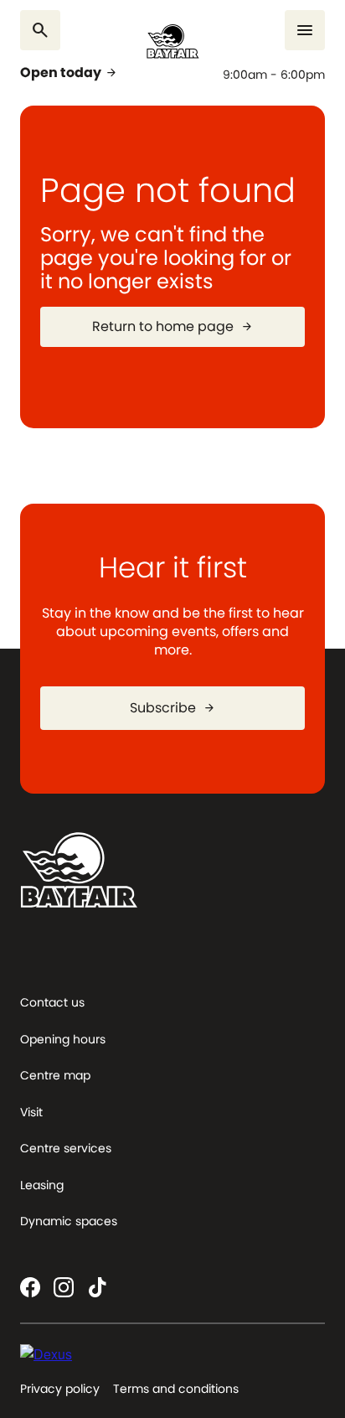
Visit (31, 1112)
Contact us (52, 1002)
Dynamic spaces (68, 1221)
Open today (69, 73)
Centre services (65, 1148)
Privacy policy (60, 1388)
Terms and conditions (176, 1388)
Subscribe (173, 707)
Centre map (55, 1075)
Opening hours (63, 1039)
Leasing (42, 1185)
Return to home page (173, 326)
